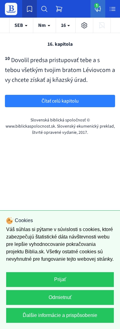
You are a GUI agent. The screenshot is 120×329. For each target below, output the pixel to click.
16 (64, 25)
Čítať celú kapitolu (60, 101)
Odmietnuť (60, 297)
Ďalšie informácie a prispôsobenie (60, 315)
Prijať (60, 279)
